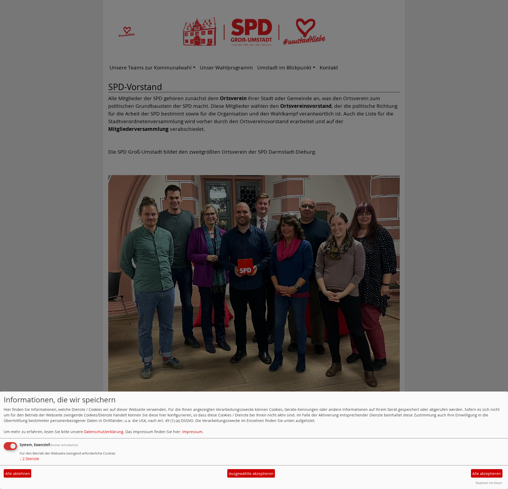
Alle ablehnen (17, 473)
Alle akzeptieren (486, 473)
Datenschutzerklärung (103, 431)
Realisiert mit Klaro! (489, 483)
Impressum (192, 431)
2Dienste (29, 458)
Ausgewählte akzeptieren (251, 473)
